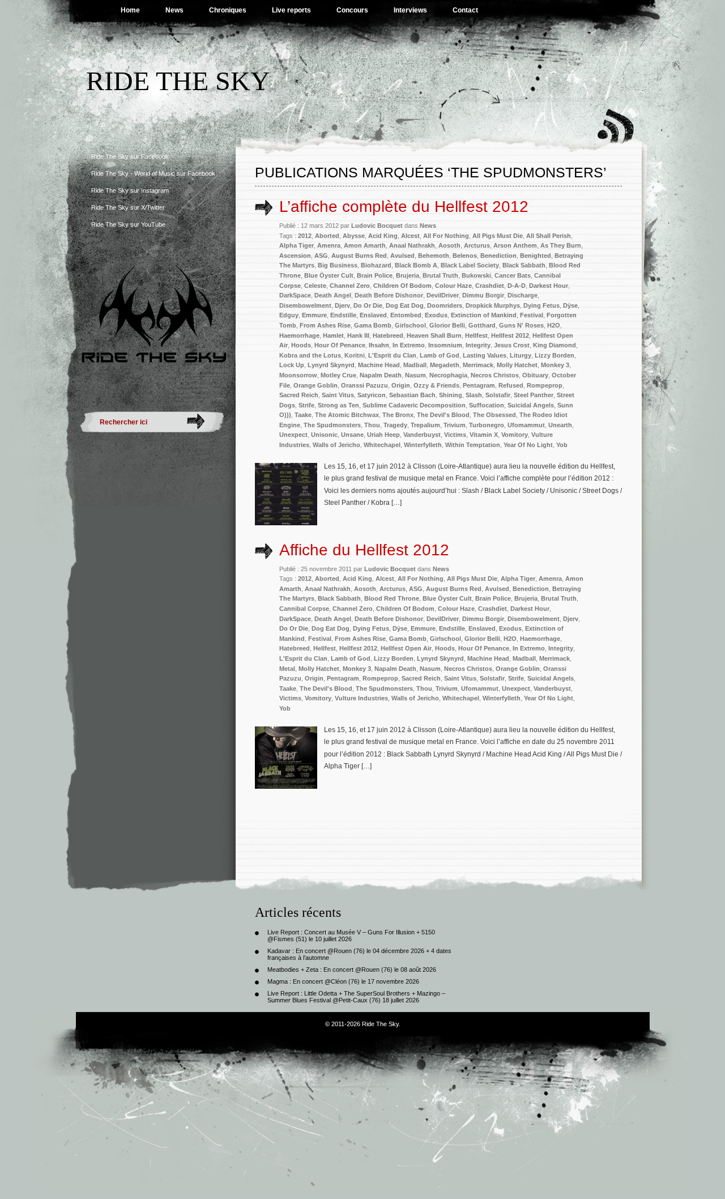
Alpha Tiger (296, 245)
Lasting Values (484, 355)
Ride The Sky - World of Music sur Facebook (153, 173)
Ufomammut (526, 425)
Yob (562, 444)
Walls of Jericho (336, 444)
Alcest (410, 235)
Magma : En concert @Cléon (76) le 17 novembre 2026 (343, 981)
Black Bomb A (416, 265)
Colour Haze (453, 285)
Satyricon (371, 395)
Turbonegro (486, 425)
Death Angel (332, 295)
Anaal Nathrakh (412, 245)
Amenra (328, 245)
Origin (400, 385)
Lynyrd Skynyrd (331, 365)
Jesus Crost (512, 345)
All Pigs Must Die (497, 235)
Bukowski (476, 275)
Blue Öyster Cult (328, 275)
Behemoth (433, 255)
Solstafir (497, 395)
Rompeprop (544, 385)
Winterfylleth (423, 444)
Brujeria (407, 275)
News (174, 10)
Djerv (342, 305)
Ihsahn (379, 345)
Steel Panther (533, 395)
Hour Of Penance (339, 345)
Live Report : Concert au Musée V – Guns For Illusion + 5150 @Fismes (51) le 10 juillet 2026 (351, 935)
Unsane (352, 434)
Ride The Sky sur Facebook (130, 156)
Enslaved (373, 315)
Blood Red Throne (391, 598)
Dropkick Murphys (493, 305)
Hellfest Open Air (406, 648)
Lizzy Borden (554, 355)
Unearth (560, 425)
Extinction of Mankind (484, 315)
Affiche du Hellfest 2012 (364, 550)
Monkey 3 (555, 365)
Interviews (410, 10)
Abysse (354, 235)
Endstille (343, 315)
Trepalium (425, 425)
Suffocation (486, 405)
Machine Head (379, 365)
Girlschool (410, 325)
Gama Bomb (372, 325)
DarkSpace (295, 295)
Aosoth (449, 245)
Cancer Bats (512, 275)
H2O (553, 325)
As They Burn (560, 245)
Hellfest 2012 (510, 335)
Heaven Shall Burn (434, 335)
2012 (305, 235)
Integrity (478, 345)
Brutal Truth (440, 275)
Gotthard (482, 325)
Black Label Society (470, 265)
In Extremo (409, 345)
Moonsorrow (298, 375)
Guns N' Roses (521, 325)
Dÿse (570, 305)
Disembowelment (305, 305)
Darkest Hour (548, 285)
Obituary (535, 375)
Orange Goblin (315, 385)
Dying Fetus (541, 305)
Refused (510, 385)
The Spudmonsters (332, 425)
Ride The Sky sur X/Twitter (128, 207)
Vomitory (514, 434)
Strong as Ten (338, 405)
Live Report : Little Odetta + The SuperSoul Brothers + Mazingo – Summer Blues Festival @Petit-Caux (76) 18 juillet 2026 (356, 997)
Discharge (523, 295)
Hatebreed (388, 335)
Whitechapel (382, 444)
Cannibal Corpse (304, 608)
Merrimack (478, 365)
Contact (465, 10)
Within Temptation (472, 444)
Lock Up (291, 365)
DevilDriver (443, 295)
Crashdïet (489, 285)
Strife (306, 405)
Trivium (454, 425)
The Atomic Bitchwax (347, 414)
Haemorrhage (299, 335)
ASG (321, 255)
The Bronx (397, 414)
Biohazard (376, 265)
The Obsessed (494, 414)
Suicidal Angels (531, 405)
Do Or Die (367, 305)
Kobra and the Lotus (310, 355)
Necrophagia (448, 375)
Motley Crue (338, 375)
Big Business (337, 265)
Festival (531, 315)
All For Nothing (446, 235)
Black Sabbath (523, 265)
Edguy (288, 315)
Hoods (301, 345)
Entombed (405, 315)
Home (130, 10)
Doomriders (444, 305)
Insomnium (445, 345)
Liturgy (520, 355)
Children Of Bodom (402, 285)
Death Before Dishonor (389, 295)
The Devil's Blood (443, 414)
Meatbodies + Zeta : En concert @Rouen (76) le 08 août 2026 (351, 969)
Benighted (535, 255)
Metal (287, 668)
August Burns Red (359, 255)
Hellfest (476, 335)
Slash (474, 395)
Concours (352, 10)
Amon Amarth (365, 245)
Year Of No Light (528, 444)
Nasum (415, 375)
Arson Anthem (515, 245)
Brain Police (375, 275)
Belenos (465, 255)
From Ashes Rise (325, 325)
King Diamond (554, 345)
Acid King (383, 235)
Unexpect (293, 434)
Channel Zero (350, 285)
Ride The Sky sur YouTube (128, 224)
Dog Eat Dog (405, 305)
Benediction (498, 255)
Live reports (291, 10)
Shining (450, 395)
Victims (455, 434)
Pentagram (479, 385)
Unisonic (324, 434)
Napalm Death (381, 375)
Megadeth (444, 365)
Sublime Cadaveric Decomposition (414, 405)
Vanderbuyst (422, 434)
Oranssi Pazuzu (364, 385)
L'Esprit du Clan (392, 355)
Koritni (354, 355)
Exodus (436, 315)
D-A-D (517, 285)
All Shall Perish (548, 235)
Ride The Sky (178, 81)
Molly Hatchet (517, 365)
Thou (372, 425)
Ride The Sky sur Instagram (130, 190)
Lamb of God (439, 355)
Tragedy (395, 425)
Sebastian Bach (412, 395)
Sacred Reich (298, 395)
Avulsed (402, 255)
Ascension (295, 255)
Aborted (327, 235)
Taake (303, 414)
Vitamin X (484, 434)
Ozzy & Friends (436, 385)
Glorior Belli (447, 325)
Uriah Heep (383, 434)
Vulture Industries (361, 698)
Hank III (358, 335)
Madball (415, 365)
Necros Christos (495, 375)
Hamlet (333, 335)
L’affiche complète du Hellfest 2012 (403, 206)
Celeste (315, 285)
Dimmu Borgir (483, 295)
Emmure (314, 315)
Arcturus (477, 245)
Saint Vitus (338, 395)
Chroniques (227, 10)
